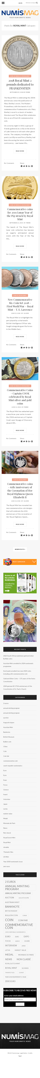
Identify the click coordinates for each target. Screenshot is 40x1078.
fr (21, 3)
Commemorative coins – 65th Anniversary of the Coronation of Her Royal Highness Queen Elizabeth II (20, 490)
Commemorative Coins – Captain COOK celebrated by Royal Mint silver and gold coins (20, 396)
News (5, 828)
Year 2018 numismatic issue (13, 862)
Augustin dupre (8, 722)
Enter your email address (13, 996)
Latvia (5, 809)
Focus (5, 785)
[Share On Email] (32, 166)
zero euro (6, 866)
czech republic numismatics (12, 766)
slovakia (6, 847)
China (5, 746)
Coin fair (6, 756)
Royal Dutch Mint (9, 838)
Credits (30, 1053)
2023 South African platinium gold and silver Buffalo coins (18, 657)
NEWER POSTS (19, 549)
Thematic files (8, 852)
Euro (5, 770)
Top (19, 1056)
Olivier (26, 313)
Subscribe (20, 1004)
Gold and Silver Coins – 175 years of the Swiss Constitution (19, 680)
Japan (5, 804)
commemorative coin (10, 761)
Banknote (6, 732)
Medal (18, 76)
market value (7, 814)
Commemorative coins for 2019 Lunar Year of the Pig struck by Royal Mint (20, 214)
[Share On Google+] (29, 166)
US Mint (6, 857)
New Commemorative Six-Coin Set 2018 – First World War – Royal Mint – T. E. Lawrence (20, 304)
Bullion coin (7, 742)
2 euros (6, 703)
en (19, 3)
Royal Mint (26, 76)
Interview (6, 799)
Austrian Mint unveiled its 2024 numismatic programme (18, 664)
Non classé (7, 833)
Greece (6, 790)
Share (22, 163)
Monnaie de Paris (9, 823)
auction (6, 718)
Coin (11, 76)
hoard (5, 794)
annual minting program (11, 708)
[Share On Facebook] (21, 166)
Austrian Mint (8, 727)
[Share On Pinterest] (26, 166)
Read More (20, 151)
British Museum (8, 737)
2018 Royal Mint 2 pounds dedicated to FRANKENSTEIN (20, 84)
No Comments (9, 163)
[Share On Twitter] (24, 166)
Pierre (28, 92)
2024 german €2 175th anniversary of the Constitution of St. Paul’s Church (17, 687)
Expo (5, 780)
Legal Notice (23, 1053)
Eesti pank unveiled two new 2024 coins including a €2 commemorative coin (17, 672)
